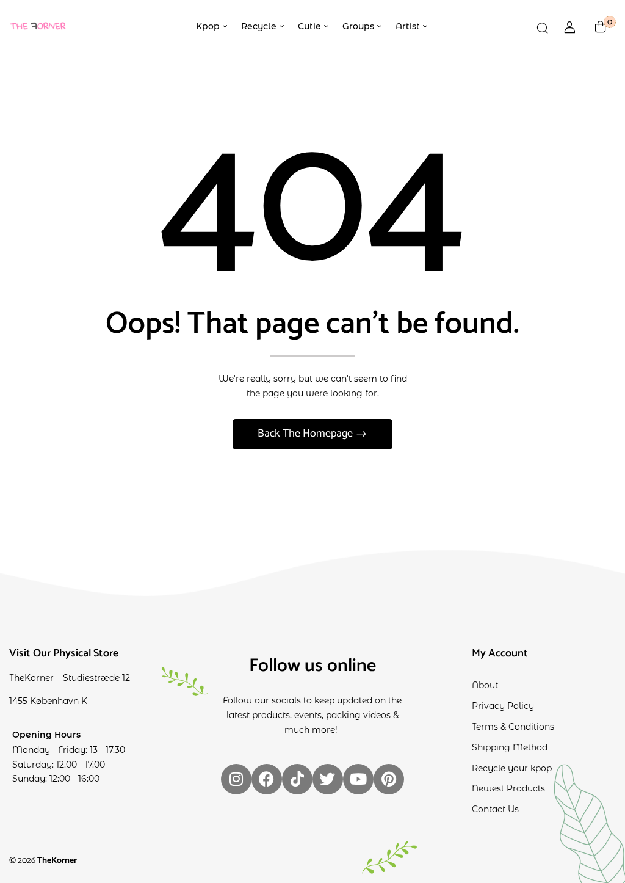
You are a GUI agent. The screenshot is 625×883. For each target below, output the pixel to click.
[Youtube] (358, 779)
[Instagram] (236, 779)
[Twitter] (327, 779)
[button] (600, 27)
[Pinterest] (389, 779)
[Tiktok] (297, 779)
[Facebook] (266, 779)
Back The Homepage (306, 433)
